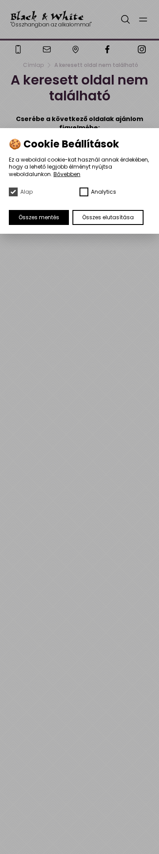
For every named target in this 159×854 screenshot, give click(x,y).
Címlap (33, 65)
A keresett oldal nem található (96, 65)
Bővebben (66, 174)
